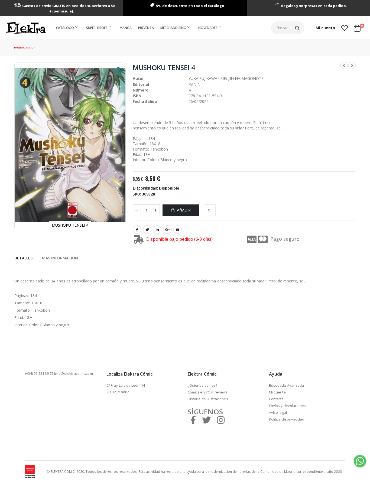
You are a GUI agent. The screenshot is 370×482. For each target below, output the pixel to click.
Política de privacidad (286, 419)
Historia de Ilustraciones (208, 398)
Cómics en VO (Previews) (208, 392)
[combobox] (287, 27)
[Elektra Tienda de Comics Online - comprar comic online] (25, 28)
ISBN (137, 95)
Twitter (147, 229)
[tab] (23, 257)
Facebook (137, 229)
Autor (138, 78)
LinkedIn (157, 229)
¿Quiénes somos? (202, 385)
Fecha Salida (145, 101)
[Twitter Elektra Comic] (206, 420)
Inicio (5, 47)
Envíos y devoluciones (287, 405)
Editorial (141, 84)
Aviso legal (278, 412)
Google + (167, 229)
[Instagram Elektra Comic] (221, 420)
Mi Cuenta (277, 392)
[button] (344, 27)
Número (140, 90)
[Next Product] (352, 65)
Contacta (276, 398)
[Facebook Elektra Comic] (193, 420)
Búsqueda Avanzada (286, 385)
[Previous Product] (344, 65)
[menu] (139, 28)
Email (177, 229)
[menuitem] (68, 28)
